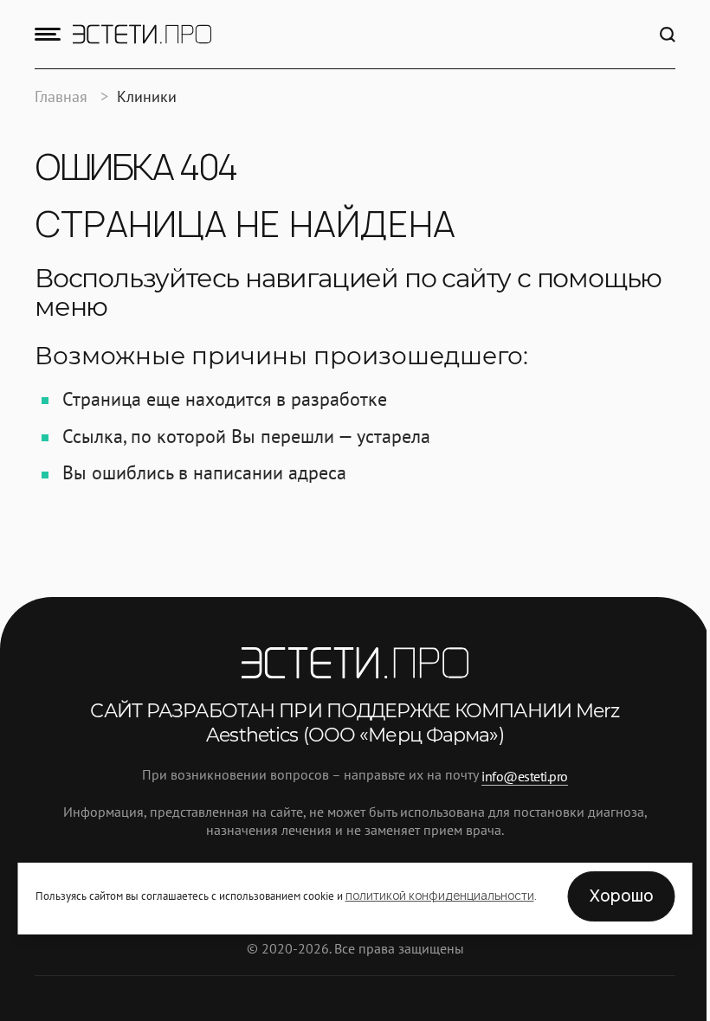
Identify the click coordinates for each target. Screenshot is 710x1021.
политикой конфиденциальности (439, 895)
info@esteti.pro (524, 775)
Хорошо (622, 896)
